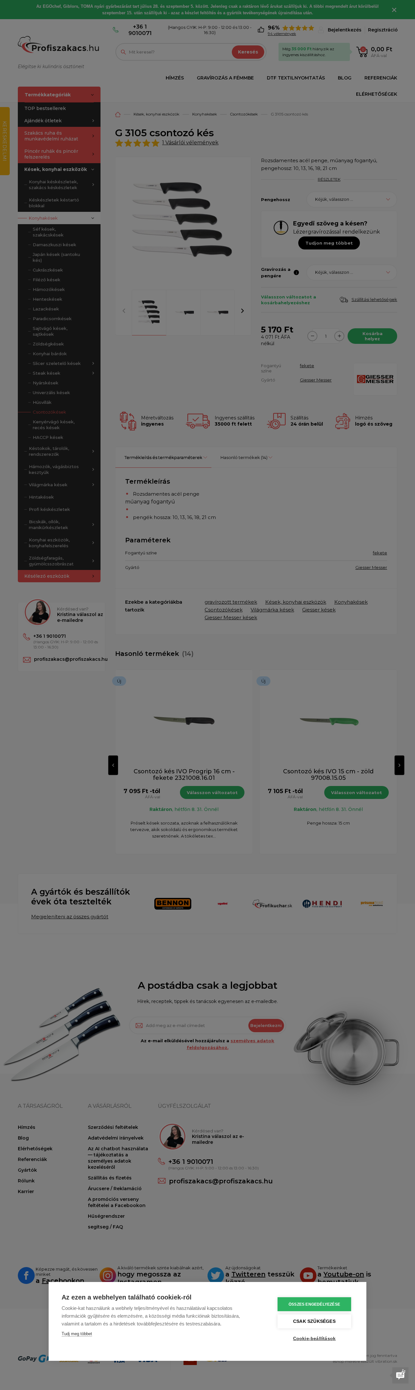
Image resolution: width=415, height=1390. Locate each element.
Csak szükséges (314, 1321)
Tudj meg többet (77, 1333)
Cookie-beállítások (314, 1338)
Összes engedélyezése (314, 1304)
